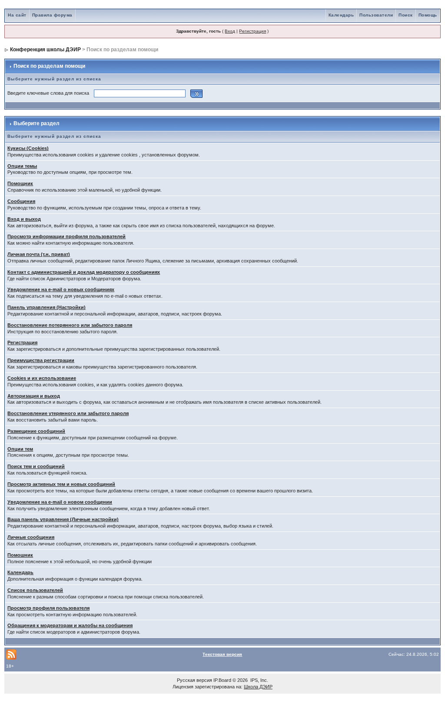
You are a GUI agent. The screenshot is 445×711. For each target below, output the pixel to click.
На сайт (17, 15)
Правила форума (52, 15)
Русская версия (194, 680)
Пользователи (376, 15)
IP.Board (222, 680)
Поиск (406, 15)
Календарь (341, 15)
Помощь (427, 15)
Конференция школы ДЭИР (45, 50)
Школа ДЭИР (258, 686)
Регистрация (252, 31)
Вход (230, 31)
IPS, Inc (258, 680)
